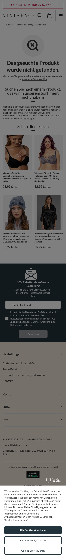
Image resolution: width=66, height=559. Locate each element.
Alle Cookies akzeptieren (33, 530)
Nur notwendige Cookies (33, 540)
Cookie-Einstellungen (33, 550)
